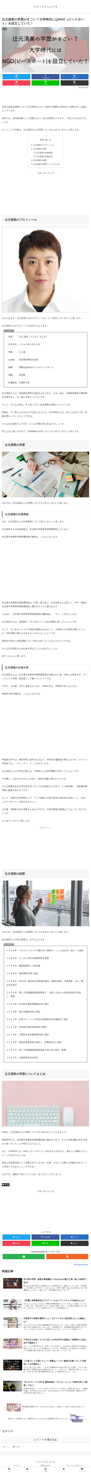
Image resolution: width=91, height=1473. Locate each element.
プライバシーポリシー (74, 1465)
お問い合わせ (45, 1465)
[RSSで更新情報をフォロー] (67, 1256)
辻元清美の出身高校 (44, 153)
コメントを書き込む (45, 1439)
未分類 (7, 1184)
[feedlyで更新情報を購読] (24, 1256)
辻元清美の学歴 (39, 149)
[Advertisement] (45, 95)
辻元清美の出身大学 (44, 156)
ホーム (16, 1465)
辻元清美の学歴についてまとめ (46, 164)
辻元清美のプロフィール (43, 145)
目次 (42, 139)
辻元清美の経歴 (39, 160)
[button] (84, 699)
